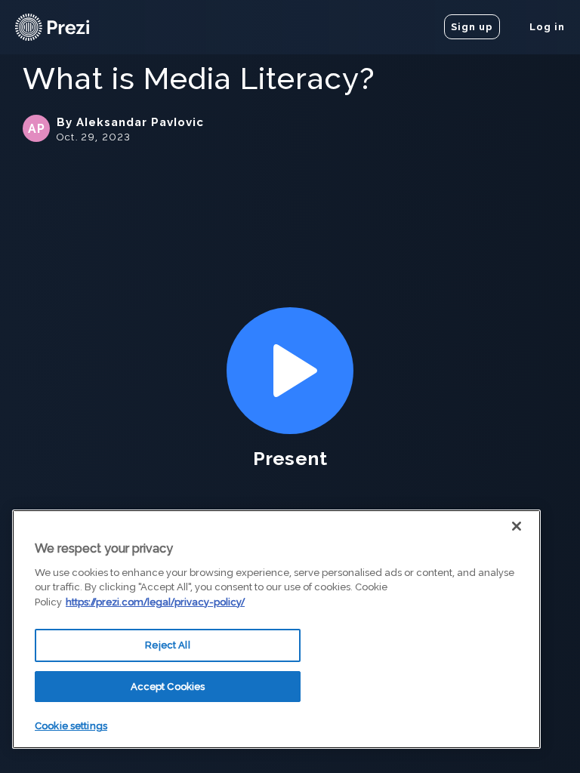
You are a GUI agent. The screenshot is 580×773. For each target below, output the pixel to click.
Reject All (167, 645)
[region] (276, 629)
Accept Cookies (168, 686)
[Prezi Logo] (71, 27)
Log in (545, 26)
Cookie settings (71, 725)
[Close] (516, 526)
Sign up (472, 26)
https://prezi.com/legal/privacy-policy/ (155, 602)
